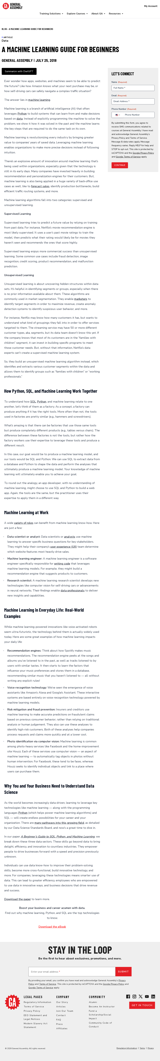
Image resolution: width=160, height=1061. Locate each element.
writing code (62, 563)
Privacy (151, 1048)
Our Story (62, 1002)
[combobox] (118, 115)
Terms (142, 1048)
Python (22, 114)
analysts (69, 537)
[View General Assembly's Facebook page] (128, 996)
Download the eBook (52, 927)
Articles (61, 1006)
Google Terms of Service (128, 156)
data (20, 119)
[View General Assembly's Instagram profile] (134, 996)
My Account (151, 6)
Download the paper (17, 899)
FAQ (58, 1019)
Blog (5, 28)
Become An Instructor (102, 1006)
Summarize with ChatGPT (19, 71)
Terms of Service (138, 137)
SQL (33, 401)
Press (59, 1024)
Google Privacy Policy (143, 153)
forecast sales (40, 186)
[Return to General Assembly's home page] (12, 1002)
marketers (80, 299)
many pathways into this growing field (59, 823)
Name (119, 82)
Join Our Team (64, 1011)
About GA (97, 13)
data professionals (73, 590)
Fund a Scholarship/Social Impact (100, 1015)
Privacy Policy (118, 137)
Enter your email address (45, 972)
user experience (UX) (63, 547)
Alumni (93, 1002)
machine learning (39, 100)
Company (62, 997)
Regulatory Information (37, 1002)
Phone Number (124, 109)
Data (5, 41)
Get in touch (142, 1005)
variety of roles (23, 523)
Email (119, 95)
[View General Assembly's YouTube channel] (147, 996)
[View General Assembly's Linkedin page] (153, 996)
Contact (61, 1015)
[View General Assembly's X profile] (140, 996)
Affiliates (62, 1028)
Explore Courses (76, 13)
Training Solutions (50, 13)
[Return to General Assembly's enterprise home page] (12, 6)
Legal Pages (33, 997)
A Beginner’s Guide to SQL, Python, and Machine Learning (58, 836)
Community (97, 997)
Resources (115, 13)
